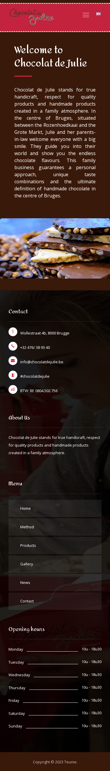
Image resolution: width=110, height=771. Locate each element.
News (25, 582)
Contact (27, 601)
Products (28, 545)
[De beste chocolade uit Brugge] (32, 17)
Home (25, 508)
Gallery (26, 564)
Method (27, 526)
